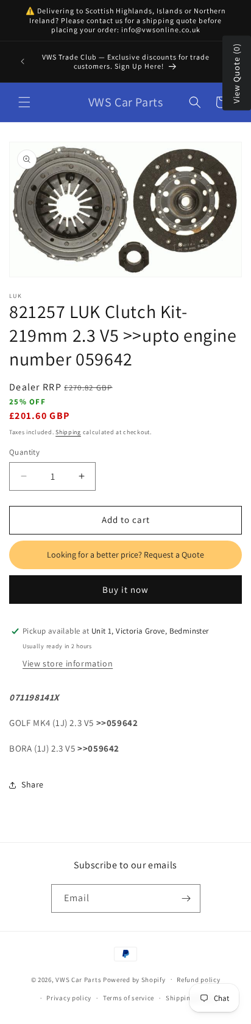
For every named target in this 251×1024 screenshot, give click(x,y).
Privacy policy (68, 998)
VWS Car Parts (78, 979)
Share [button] (32, 784)
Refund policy (198, 979)
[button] (24, 102)
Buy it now (125, 589)
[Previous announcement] (22, 61)
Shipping (68, 432)
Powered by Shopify (134, 979)
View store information (68, 663)
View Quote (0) (236, 73)
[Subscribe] (186, 898)
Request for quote (125, 555)
